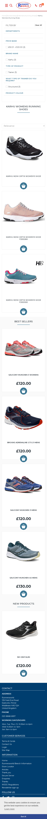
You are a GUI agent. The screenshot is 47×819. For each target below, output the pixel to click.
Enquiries (6, 778)
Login (4, 747)
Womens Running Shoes (27, 16)
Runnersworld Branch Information (17, 763)
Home (4, 16)
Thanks (5, 781)
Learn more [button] (9, 809)
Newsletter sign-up (10, 787)
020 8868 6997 (9, 716)
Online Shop (12, 16)
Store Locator (8, 766)
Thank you (6, 772)
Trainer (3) (12, 72)
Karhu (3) (12, 60)
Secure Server (8, 775)
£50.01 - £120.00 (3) (16, 47)
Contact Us (7, 744)
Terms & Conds (8, 741)
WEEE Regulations (10, 784)
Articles (5, 769)
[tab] (23, 32)
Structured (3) (14, 87)
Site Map (6, 750)
